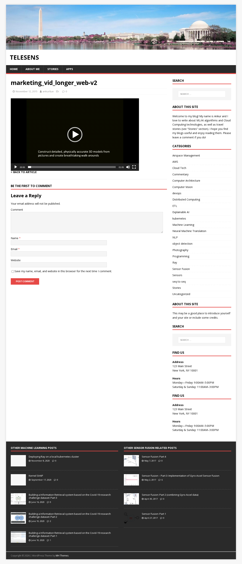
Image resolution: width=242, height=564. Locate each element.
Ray (174, 262)
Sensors (177, 275)
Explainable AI (180, 212)
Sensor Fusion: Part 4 (154, 456)
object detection (182, 243)
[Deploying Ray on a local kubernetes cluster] (18, 464)
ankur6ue (48, 91)
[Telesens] (121, 47)
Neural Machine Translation (189, 231)
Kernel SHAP (36, 475)
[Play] (16, 167)
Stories (52, 69)
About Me (33, 69)
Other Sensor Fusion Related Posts (150, 448)
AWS (175, 161)
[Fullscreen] (134, 167)
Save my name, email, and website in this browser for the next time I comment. (63, 271)
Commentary (180, 174)
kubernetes (179, 218)
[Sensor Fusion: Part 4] (131, 464)
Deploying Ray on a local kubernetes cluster (54, 456)
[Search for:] (201, 94)
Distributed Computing (186, 199)
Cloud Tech (179, 168)
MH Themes (62, 555)
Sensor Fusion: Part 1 (154, 513)
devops (176, 193)
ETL (174, 206)
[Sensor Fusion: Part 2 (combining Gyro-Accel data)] (131, 502)
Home (14, 69)
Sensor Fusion (181, 269)
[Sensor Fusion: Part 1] (131, 521)
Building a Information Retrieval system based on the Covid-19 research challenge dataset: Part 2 (70, 515)
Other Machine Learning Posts (34, 448)
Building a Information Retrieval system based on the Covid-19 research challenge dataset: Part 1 (70, 534)
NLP (175, 237)
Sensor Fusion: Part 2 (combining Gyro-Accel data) (170, 494)
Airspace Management (186, 155)
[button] (74, 134)
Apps (69, 69)
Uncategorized (181, 294)
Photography (180, 250)
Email (14, 249)
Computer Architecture (186, 180)
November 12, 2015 (26, 91)
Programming (180, 256)
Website (16, 260)
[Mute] (128, 167)
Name (15, 238)
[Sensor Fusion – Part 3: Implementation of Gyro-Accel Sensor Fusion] (131, 483)
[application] (75, 134)
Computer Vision (182, 187)
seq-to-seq (179, 281)
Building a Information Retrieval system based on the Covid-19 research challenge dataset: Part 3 (70, 496)
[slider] (72, 167)
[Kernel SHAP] (18, 483)
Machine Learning (183, 225)
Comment (17, 209)
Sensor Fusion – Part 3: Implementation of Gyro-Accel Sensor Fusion (180, 475)
